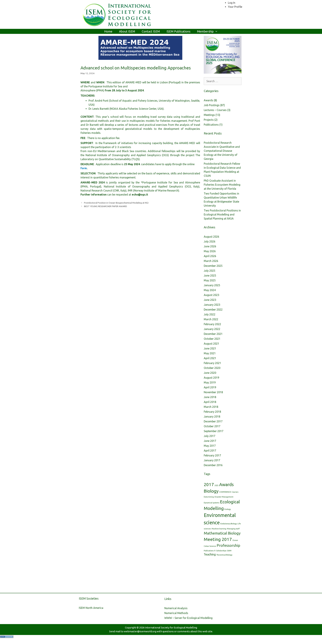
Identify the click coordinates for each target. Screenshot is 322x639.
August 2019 (211, 377)
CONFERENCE (225, 492)
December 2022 (213, 309)
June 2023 (210, 299)
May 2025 (210, 280)
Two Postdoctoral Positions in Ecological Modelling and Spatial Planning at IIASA (222, 214)
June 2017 (210, 440)
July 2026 (209, 241)
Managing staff (233, 529)
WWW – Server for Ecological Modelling (188, 617)
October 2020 (212, 367)
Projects (209, 119)
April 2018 (210, 401)
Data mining (209, 497)
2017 (209, 484)
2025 (216, 485)
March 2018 (211, 406)
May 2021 (210, 353)
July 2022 (209, 314)
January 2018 (212, 416)
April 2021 (210, 358)
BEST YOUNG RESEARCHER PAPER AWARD (105, 206)
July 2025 (209, 270)
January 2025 (212, 285)
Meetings (209, 114)
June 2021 (210, 348)
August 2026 (211, 236)
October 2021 (212, 338)
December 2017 (213, 421)
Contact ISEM (151, 31)
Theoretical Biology (224, 555)
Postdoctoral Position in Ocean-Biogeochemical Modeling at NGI (116, 202)
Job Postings (212, 105)
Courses (235, 492)
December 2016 (213, 465)
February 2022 (212, 324)
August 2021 (211, 343)
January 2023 (212, 304)
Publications (211, 124)
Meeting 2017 (218, 539)
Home (108, 31)
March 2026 (211, 260)
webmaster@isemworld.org (140, 631)
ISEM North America (91, 607)
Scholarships (221, 551)
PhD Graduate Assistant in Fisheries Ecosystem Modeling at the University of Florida (222, 184)
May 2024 (210, 290)
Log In (231, 2)
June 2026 (210, 246)
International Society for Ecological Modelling (171, 627)
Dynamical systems (211, 503)
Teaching (210, 554)
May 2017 (210, 445)
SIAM (229, 551)
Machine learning (219, 529)
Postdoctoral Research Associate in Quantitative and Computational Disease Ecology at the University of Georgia (222, 150)
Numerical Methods (176, 613)
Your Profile (235, 6)
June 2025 (210, 275)
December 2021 (213, 333)
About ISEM (127, 31)
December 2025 (213, 265)
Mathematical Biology (222, 533)
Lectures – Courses (215, 110)
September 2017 (213, 431)
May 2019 (210, 382)
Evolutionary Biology (228, 524)
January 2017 (212, 460)
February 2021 (212, 363)
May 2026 (210, 251)
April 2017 (210, 450)
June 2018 (210, 397)
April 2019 (210, 387)
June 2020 (210, 372)
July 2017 (209, 435)
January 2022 (212, 328)
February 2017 (212, 455)
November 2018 (213, 392)
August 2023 (211, 294)
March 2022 (211, 319)
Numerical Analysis (175, 608)
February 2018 (212, 411)
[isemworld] (117, 14)
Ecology (227, 509)
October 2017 (212, 426)
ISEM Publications (178, 31)
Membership (205, 31)
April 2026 (210, 256)
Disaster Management (223, 497)
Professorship (228, 545)
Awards (208, 100)
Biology (211, 491)
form (83, 168)
